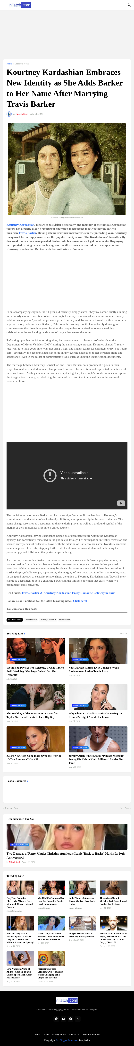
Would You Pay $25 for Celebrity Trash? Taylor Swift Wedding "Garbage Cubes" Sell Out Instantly (35, 671)
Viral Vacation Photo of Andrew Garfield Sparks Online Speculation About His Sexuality (19, 973)
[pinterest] (70, 1019)
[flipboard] (63, 1019)
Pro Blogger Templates (66, 1040)
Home (9, 64)
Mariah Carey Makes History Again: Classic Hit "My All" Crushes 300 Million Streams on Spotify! (20, 938)
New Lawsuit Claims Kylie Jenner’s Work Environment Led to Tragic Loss (94, 669)
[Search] (129, 5)
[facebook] (56, 1019)
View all (123, 633)
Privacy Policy (59, 1034)
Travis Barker (27, 232)
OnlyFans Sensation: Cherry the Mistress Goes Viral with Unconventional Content (20, 902)
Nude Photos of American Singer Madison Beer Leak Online (82, 901)
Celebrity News (22, 64)
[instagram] (78, 1019)
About (46, 1034)
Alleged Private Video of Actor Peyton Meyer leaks (81, 935)
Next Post (124, 808)
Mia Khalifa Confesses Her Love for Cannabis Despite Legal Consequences (51, 901)
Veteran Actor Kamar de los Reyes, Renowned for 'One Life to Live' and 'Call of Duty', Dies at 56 (113, 938)
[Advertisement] (67, 33)
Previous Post (11, 808)
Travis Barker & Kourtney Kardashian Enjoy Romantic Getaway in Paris (68, 592)
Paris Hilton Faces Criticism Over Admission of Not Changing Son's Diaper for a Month (50, 973)
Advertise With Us (91, 1034)
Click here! (80, 600)
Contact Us (74, 1034)
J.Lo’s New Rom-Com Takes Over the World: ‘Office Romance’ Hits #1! (34, 757)
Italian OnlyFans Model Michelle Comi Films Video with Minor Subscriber (51, 936)
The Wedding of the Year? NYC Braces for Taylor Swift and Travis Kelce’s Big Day (32, 715)
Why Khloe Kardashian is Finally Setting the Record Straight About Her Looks (95, 715)
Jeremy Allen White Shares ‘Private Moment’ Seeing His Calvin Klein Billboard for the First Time (97, 759)
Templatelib (84, 1040)
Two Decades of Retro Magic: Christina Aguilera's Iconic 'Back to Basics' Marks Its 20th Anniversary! (66, 855)
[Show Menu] (4, 5)
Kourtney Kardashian (20, 224)
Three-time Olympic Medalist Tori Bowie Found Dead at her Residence (113, 901)
